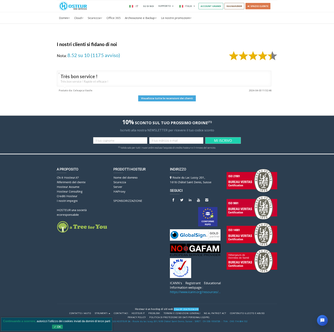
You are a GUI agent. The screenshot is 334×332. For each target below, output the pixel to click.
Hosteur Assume (68, 187)
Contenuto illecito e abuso (247, 313)
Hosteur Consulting (70, 191)
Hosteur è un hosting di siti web (154, 309)
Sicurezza (94, 18)
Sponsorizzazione (127, 201)
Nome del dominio (125, 177)
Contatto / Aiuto (80, 313)
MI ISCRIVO (223, 140)
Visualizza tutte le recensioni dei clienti (167, 98)
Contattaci (121, 313)
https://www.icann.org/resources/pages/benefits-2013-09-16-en (195, 292)
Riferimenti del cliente (71, 182)
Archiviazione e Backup (140, 18)
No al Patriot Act (215, 313)
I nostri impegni (67, 201)
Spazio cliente (258, 6)
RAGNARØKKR (234, 6)
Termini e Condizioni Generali (182, 313)
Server (117, 187)
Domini (63, 18)
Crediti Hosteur (67, 196)
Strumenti (101, 313)
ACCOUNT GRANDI (211, 6)
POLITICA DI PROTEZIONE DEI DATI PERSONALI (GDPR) (179, 317)
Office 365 (114, 18)
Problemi (154, 313)
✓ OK (57, 326)
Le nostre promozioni (175, 18)
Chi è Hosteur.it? (68, 177)
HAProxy (119, 191)
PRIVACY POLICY (137, 317)
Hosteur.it (138, 313)
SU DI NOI (148, 6)
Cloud (78, 18)
